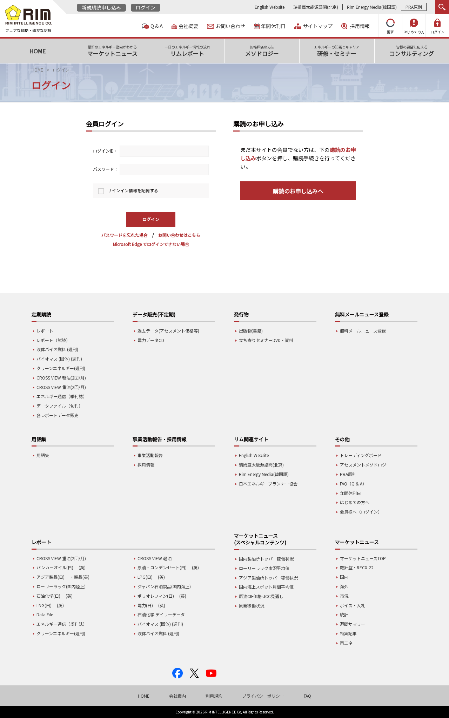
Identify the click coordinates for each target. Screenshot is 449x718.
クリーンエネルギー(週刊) (60, 368)
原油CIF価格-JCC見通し (261, 596)
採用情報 (360, 26)
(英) (82, 567)
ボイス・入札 (352, 605)
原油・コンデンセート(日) (162, 567)
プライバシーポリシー (263, 696)
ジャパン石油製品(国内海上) (164, 586)
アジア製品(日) (50, 577)
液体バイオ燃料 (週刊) (57, 349)
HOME (37, 70)
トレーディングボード (361, 455)
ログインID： (105, 151)
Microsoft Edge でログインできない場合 (151, 244)
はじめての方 (413, 31)
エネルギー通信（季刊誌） (61, 396)
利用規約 (214, 696)
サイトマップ (318, 26)
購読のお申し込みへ (298, 191)
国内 (344, 577)
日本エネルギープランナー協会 (268, 484)
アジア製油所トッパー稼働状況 (268, 578)
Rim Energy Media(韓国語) (372, 7)
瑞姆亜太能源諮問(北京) (315, 7)
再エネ (346, 643)
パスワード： (105, 169)
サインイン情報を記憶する (133, 190)
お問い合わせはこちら (179, 235)
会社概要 (188, 26)
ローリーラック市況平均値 (264, 568)
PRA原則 (414, 7)
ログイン (145, 7)
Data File (44, 614)
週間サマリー (352, 624)
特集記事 (348, 633)
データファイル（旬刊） (59, 406)
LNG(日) (44, 605)
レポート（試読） (53, 340)
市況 (344, 596)
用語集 (42, 455)
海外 (344, 586)
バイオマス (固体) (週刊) (59, 359)
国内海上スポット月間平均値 (266, 587)
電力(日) (145, 605)
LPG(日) (145, 577)
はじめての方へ (354, 502)
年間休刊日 (273, 26)
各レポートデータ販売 (57, 415)
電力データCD (151, 340)
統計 (344, 614)
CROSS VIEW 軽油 (155, 558)
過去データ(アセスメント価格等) (168, 331)
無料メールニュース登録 (363, 331)
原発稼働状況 (251, 606)
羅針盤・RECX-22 (357, 567)
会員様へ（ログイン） (361, 512)
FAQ (307, 696)
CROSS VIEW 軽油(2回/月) (61, 378)
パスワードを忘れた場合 (124, 235)
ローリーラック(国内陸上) (61, 586)
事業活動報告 (150, 455)
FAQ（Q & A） (353, 484)
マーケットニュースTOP (363, 558)
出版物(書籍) (251, 331)
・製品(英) (79, 577)
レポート (44, 331)
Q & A (156, 26)
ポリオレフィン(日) (156, 596)
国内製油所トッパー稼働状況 (266, 559)
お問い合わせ (230, 26)
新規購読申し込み (101, 7)
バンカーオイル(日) (54, 567)
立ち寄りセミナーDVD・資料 (266, 340)
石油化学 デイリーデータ (161, 614)
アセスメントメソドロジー (365, 465)
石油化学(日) (48, 596)
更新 (390, 31)
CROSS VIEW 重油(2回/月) (61, 387)
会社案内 (177, 696)
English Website (269, 7)
